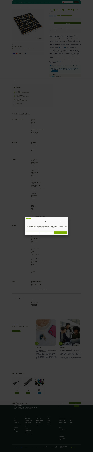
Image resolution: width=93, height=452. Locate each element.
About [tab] (61, 221)
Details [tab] (46, 221)
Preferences (46, 232)
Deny (32, 232)
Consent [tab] (32, 221)
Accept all (60, 232)
